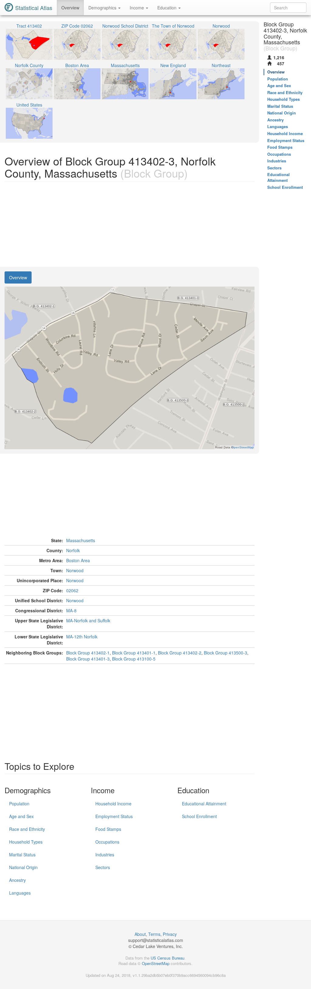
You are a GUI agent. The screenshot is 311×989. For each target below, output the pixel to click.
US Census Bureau (167, 958)
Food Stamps (108, 829)
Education (167, 8)
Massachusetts (80, 540)
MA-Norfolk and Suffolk (88, 620)
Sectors (102, 867)
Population (19, 803)
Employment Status (114, 816)
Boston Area (78, 560)
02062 (72, 590)
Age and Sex (21, 816)
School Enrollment (199, 816)
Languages (20, 893)
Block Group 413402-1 (88, 653)
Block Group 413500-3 (225, 653)
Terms (154, 934)
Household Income (113, 803)
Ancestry (17, 880)
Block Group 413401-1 (134, 653)
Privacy (170, 934)
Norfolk (73, 550)
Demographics (103, 8)
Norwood (75, 570)
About (140, 934)
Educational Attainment (204, 803)
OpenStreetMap (155, 963)
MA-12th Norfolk (81, 637)
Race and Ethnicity (27, 829)
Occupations (107, 842)
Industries (104, 854)
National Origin (23, 867)
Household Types (26, 842)
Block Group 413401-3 (88, 659)
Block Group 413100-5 (134, 659)
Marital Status (22, 854)
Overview (70, 8)
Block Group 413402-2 (179, 653)
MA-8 (71, 610)
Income (137, 8)
